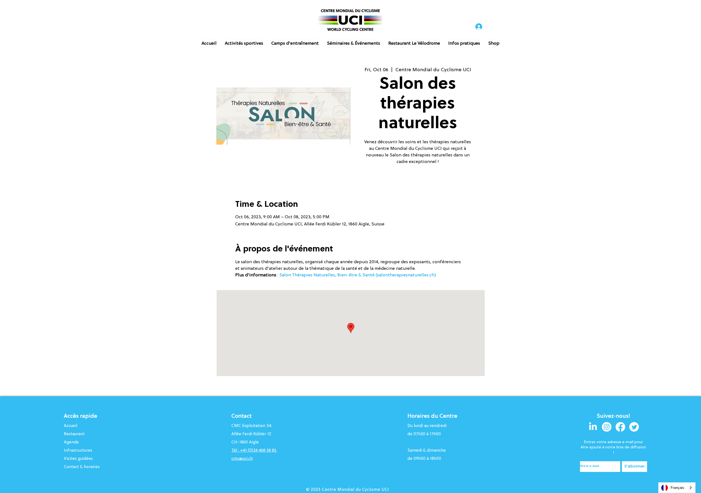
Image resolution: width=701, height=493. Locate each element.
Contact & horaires (82, 467)
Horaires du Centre (433, 416)
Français (677, 488)
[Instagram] (606, 427)
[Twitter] (634, 427)
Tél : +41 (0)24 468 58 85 (254, 450)
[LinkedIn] (593, 427)
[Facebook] (620, 427)
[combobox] (677, 487)
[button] (244, 43)
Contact (241, 416)
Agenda (71, 442)
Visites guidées (78, 459)
